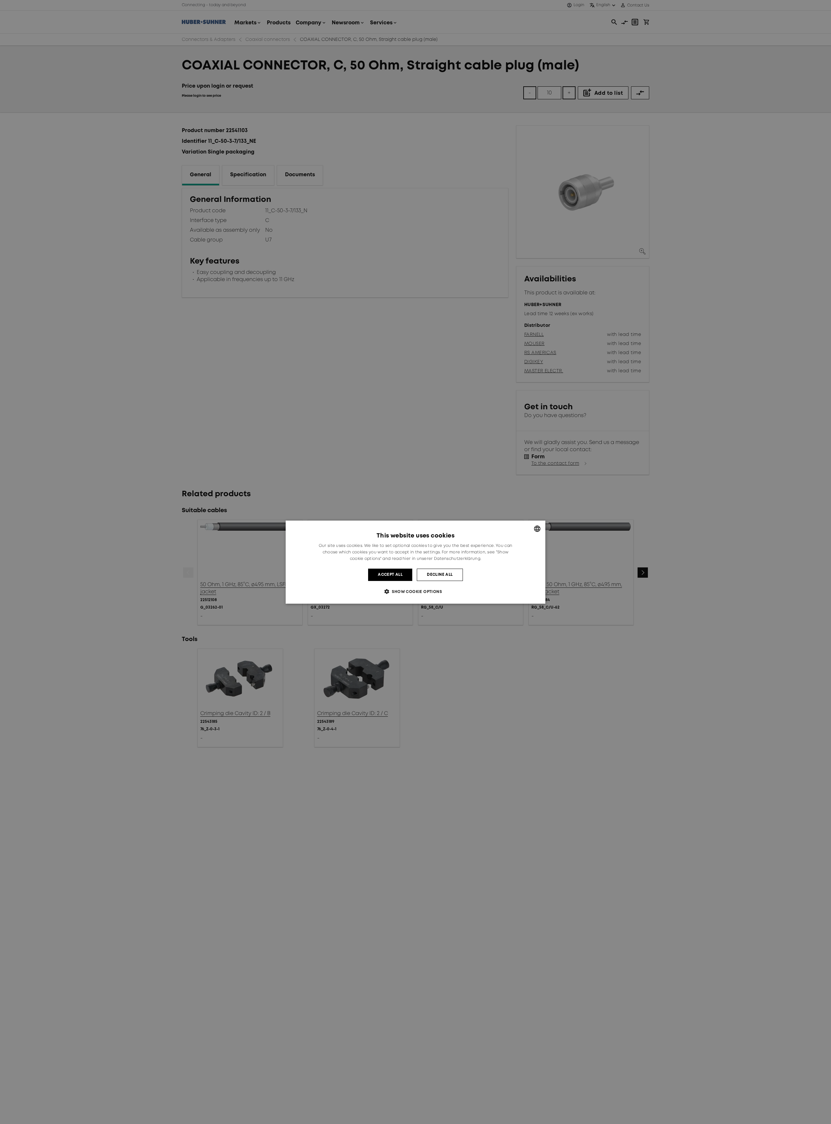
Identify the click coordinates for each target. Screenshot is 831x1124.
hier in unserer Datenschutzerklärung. (442, 558)
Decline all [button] (440, 574)
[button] (415, 591)
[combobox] (537, 528)
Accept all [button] (390, 574)
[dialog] (415, 561)
